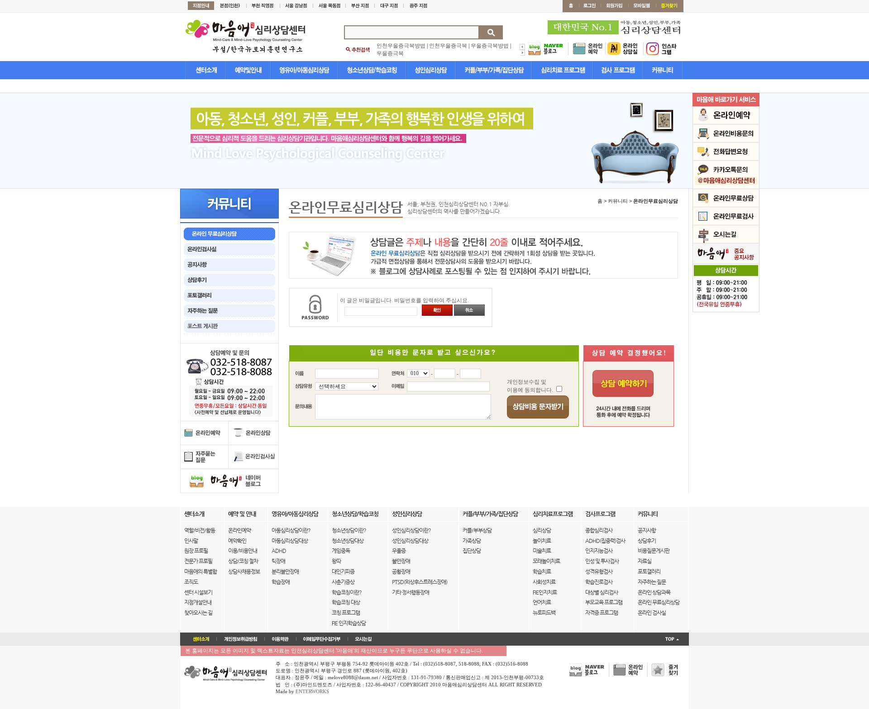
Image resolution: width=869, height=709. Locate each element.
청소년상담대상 (347, 541)
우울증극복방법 (490, 46)
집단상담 (472, 550)
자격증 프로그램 (601, 612)
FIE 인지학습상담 (349, 623)
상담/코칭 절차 (243, 561)
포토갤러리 (649, 571)
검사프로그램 (600, 513)
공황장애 (401, 571)
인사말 (191, 541)
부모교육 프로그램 (603, 602)
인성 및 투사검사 (602, 561)
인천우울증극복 (448, 46)
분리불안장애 (285, 571)
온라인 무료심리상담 (658, 602)
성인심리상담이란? (411, 530)
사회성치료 (544, 582)
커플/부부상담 (477, 530)
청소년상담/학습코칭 (355, 513)
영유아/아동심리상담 (295, 513)
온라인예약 (239, 530)
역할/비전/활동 (199, 530)
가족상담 (472, 541)
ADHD (279, 550)
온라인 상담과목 (654, 592)
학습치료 (542, 571)
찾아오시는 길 (198, 612)
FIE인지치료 (545, 592)
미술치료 (542, 550)
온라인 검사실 (652, 612)
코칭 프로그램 (346, 612)
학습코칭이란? (347, 592)
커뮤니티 (648, 513)
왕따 (336, 561)
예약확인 (237, 541)
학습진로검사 (598, 582)
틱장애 (278, 561)
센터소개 (194, 513)
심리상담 (542, 530)
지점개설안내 (197, 602)
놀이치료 (542, 541)
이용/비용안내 (242, 550)
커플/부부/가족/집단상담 (490, 513)
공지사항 (647, 530)
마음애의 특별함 (200, 571)
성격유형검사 (598, 571)
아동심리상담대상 (290, 541)
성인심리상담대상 (410, 541)
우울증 (399, 550)
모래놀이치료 (546, 561)
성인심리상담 (407, 513)
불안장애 (401, 561)
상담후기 (647, 541)
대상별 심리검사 (601, 592)
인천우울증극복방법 (401, 46)
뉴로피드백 (544, 612)
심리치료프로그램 (553, 513)
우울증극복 (390, 53)
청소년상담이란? (349, 530)
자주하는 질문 (652, 582)
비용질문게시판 (653, 550)
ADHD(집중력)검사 (605, 541)
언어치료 (542, 602)
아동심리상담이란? (291, 530)
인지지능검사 (598, 550)
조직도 (191, 582)
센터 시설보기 (198, 592)
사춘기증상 (343, 582)
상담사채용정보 (244, 571)
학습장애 (281, 582)
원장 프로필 (196, 550)
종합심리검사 (598, 530)
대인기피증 (343, 571)
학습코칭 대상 (346, 602)
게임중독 (341, 550)
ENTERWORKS (312, 691)
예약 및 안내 (242, 513)
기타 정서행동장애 (410, 592)
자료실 (644, 561)
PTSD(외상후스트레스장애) (419, 582)
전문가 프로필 (198, 561)
